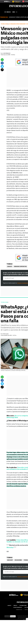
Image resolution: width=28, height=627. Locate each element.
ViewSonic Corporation (20, 266)
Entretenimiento (17, 607)
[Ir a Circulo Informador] (15, 0)
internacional (23, 605)
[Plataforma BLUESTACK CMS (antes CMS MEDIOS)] (13, 615)
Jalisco (9, 605)
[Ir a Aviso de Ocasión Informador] (7, 0)
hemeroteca (19, 609)
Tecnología (4, 302)
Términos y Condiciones (22, 283)
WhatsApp (10, 560)
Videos (8, 12)
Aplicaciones (18, 560)
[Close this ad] (27, 619)
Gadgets (9, 266)
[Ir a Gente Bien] (24, 0)
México (15, 605)
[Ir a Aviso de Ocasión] (13, 593)
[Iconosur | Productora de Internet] (7, 615)
